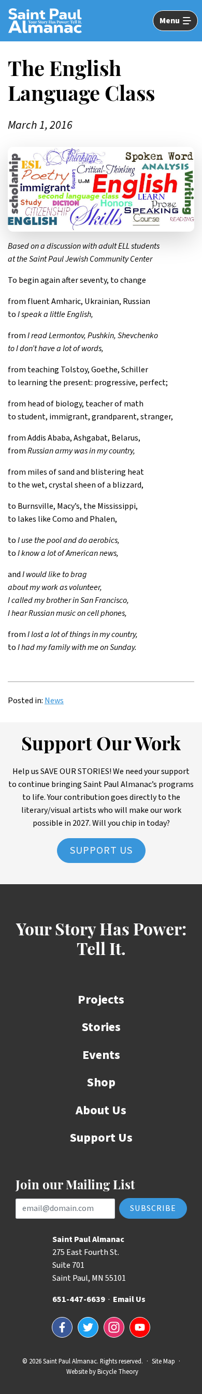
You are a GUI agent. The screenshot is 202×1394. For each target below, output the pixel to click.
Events (101, 1055)
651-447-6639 (78, 1299)
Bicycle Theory (117, 1371)
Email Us (129, 1299)
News (54, 700)
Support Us (101, 850)
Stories (101, 1027)
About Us (101, 1110)
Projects (101, 1000)
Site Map (163, 1361)
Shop (101, 1082)
